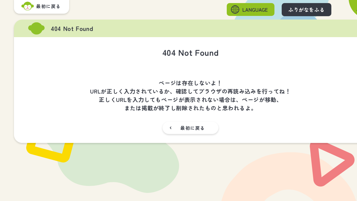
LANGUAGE (255, 9)
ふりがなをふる (306, 9)
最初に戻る (192, 128)
